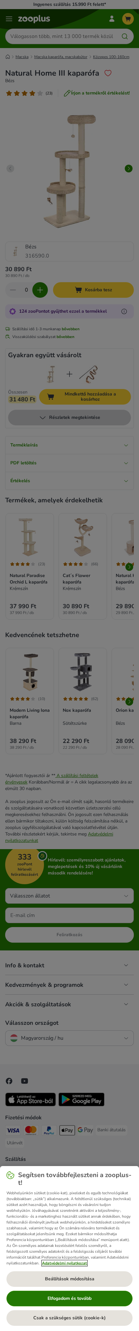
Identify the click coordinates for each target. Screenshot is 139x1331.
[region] (69, 1248)
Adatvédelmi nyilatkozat (64, 1263)
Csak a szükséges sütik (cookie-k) (69, 1318)
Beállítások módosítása (69, 1279)
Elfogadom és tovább (69, 1298)
